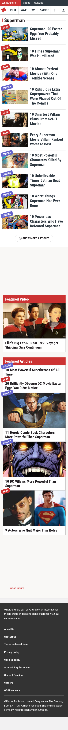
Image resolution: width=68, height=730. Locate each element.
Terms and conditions (16, 644)
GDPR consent (12, 690)
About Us (9, 629)
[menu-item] (13, 10)
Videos (26, 2)
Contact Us (10, 636)
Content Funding (13, 675)
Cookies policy (12, 659)
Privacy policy (12, 652)
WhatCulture (17, 588)
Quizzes (38, 2)
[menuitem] (10, 3)
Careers (8, 682)
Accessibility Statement (17, 667)
